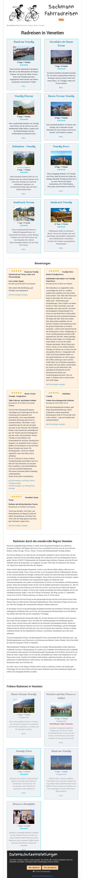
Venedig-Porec (61, 146)
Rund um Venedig (24, 41)
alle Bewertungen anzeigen (18, 295)
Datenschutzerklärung (38, 876)
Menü (61, 20)
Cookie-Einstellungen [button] (42, 871)
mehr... (23, 86)
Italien (36, 25)
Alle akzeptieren (50, 867)
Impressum (49, 876)
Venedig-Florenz (23, 96)
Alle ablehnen (34, 867)
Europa (30, 25)
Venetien (41, 25)
